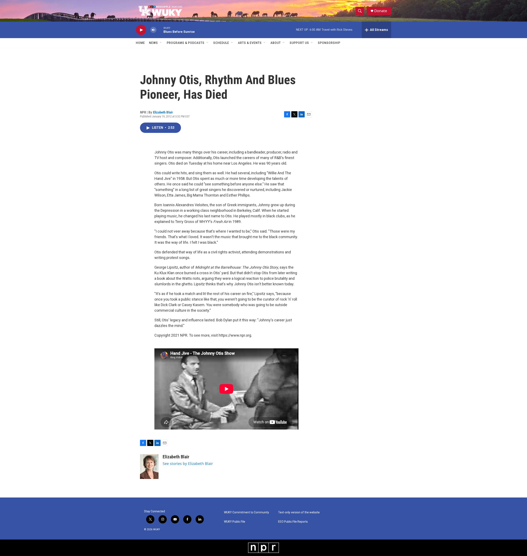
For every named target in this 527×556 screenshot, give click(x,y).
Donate (380, 11)
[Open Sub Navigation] (161, 42)
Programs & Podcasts (185, 42)
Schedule (221, 42)
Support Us (299, 42)
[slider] (160, 30)
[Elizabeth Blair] (149, 466)
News (153, 42)
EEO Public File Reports (293, 521)
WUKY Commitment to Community (246, 512)
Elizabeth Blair (163, 112)
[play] (141, 30)
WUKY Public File (234, 521)
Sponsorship (329, 42)
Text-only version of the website (299, 512)
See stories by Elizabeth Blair (188, 463)
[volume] (153, 30)
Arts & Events (250, 42)
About (275, 42)
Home (140, 42)
